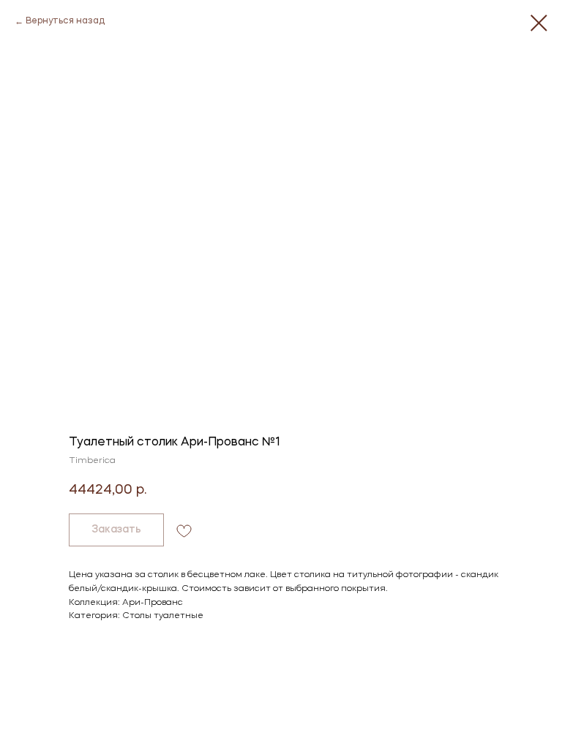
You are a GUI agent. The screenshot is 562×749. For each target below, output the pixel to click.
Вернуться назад (65, 21)
